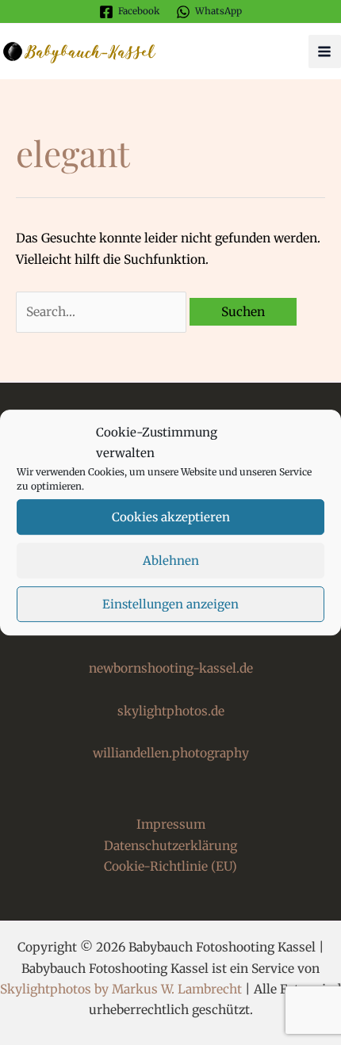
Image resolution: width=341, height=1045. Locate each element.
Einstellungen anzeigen (170, 604)
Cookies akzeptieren (171, 516)
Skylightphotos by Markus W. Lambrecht (121, 989)
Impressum (170, 824)
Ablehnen (171, 560)
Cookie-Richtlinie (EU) (170, 866)
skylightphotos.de (170, 711)
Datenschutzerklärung (170, 845)
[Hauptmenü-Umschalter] (324, 51)
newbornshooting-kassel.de (171, 668)
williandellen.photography (171, 753)
